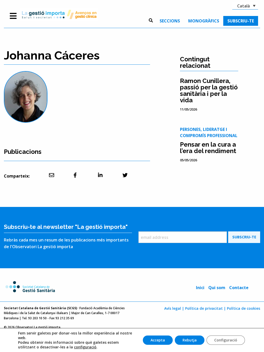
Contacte (239, 287)
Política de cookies (243, 308)
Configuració (225, 340)
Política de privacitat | (205, 308)
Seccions (170, 21)
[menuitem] (169, 21)
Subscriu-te (240, 21)
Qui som (216, 287)
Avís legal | (174, 308)
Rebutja (190, 340)
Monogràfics (203, 21)
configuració (85, 347)
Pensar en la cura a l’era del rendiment (208, 148)
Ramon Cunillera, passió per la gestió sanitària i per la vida (209, 90)
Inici (200, 287)
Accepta (158, 340)
